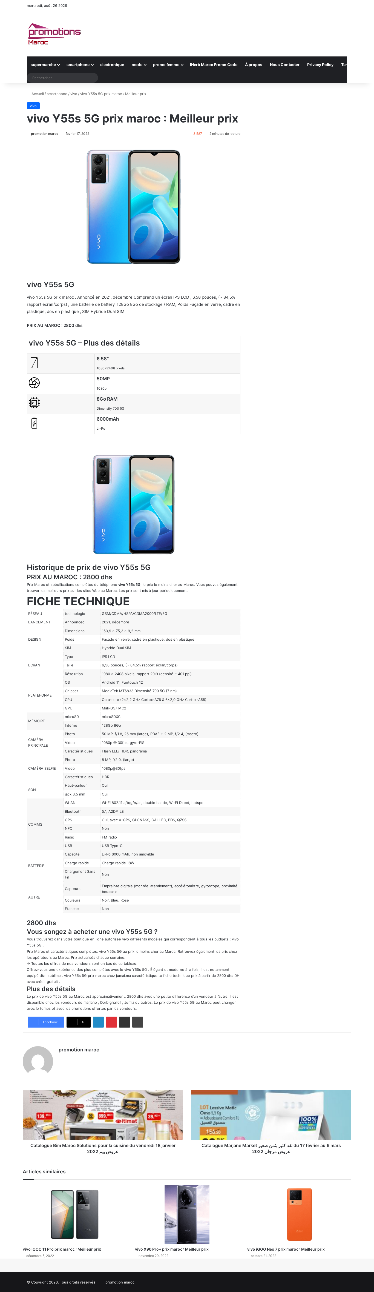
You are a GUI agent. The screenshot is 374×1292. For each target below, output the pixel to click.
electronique (112, 64)
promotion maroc (44, 134)
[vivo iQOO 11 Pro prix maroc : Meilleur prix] (75, 1214)
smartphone (78, 64)
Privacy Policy (320, 64)
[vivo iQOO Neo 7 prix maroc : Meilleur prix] (299, 1214)
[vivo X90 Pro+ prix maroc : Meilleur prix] (187, 1214)
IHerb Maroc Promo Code (213, 64)
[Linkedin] (98, 1022)
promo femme (166, 64)
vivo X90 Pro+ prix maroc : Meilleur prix (172, 1249)
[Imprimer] (137, 1022)
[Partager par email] (124, 1022)
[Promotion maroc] (54, 33)
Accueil (37, 94)
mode (137, 64)
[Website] (62, 1059)
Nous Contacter (285, 64)
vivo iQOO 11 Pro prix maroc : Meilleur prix (62, 1249)
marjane (90, 1002)
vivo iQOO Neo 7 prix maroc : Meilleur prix (286, 1249)
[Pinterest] (111, 1022)
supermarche (43, 64)
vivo (73, 94)
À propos (253, 64)
